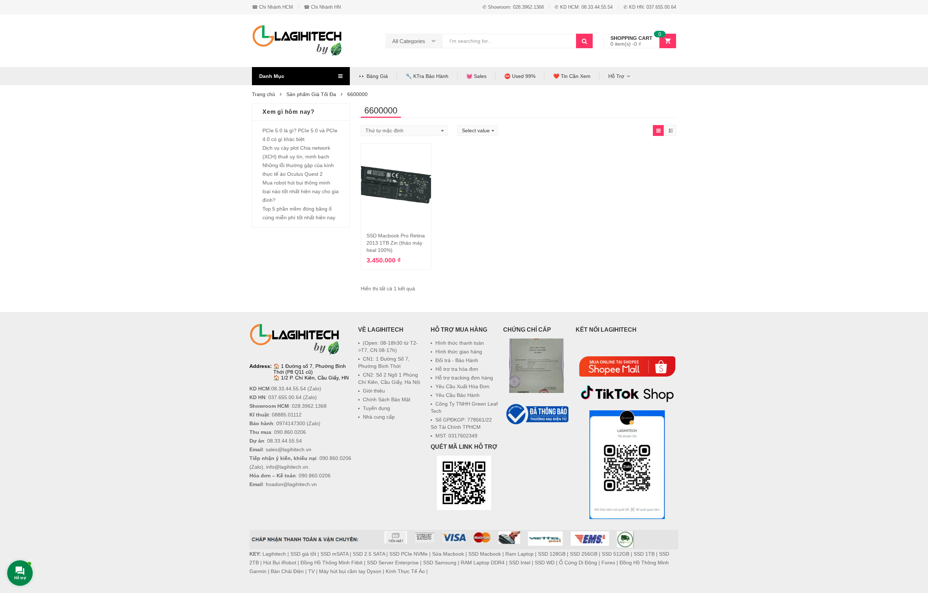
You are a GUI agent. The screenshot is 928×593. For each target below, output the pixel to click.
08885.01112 (287, 415)
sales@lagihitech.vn (288, 449)
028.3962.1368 (309, 406)
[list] (670, 130)
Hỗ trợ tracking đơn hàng (464, 378)
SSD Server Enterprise (393, 562)
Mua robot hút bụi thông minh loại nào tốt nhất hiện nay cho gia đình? (300, 191)
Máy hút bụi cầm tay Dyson (350, 571)
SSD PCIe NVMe (408, 554)
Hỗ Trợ (616, 76)
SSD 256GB (583, 554)
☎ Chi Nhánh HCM (272, 7)
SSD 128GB (552, 554)
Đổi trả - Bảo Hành (456, 360)
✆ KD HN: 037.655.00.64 (650, 7)
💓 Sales (476, 76)
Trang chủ (263, 94)
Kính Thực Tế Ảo (405, 571)
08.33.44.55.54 (288, 388)
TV (311, 571)
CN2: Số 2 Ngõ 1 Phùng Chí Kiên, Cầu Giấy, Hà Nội (389, 378)
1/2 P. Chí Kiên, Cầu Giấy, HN (315, 378)
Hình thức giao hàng (458, 351)
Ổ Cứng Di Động (578, 562)
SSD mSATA (334, 554)
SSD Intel (519, 562)
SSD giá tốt (303, 554)
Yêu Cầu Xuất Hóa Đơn (462, 386)
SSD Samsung (439, 562)
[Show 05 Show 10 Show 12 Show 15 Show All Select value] (477, 130)
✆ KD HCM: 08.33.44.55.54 (584, 7)
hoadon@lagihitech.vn (291, 484)
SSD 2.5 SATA (369, 554)
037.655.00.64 (285, 397)
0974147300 (290, 423)
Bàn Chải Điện (287, 571)
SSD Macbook (484, 554)
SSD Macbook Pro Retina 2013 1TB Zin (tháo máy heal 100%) (395, 243)
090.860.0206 (290, 432)
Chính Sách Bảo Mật (386, 399)
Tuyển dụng (376, 408)
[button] (536, 444)
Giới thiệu (374, 391)
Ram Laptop (519, 554)
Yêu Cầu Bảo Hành (457, 395)
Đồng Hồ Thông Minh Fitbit (331, 562)
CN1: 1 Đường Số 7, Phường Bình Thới (384, 362)
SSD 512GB (615, 554)
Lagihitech (274, 554)
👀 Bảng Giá (373, 76)
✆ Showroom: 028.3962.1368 (513, 7)
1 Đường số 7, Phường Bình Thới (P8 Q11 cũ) (309, 369)
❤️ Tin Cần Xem (572, 76)
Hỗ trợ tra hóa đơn (456, 369)
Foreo (608, 562)
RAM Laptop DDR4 (483, 562)
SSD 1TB (644, 554)
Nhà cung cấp (379, 417)
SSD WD (545, 562)
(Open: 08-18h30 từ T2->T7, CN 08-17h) (388, 346)
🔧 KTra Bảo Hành (427, 76)
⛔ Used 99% (519, 76)
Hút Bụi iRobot (279, 562)
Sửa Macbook (448, 554)
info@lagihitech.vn (287, 467)
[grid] (658, 130)
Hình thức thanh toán (459, 343)
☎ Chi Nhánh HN (322, 7)
